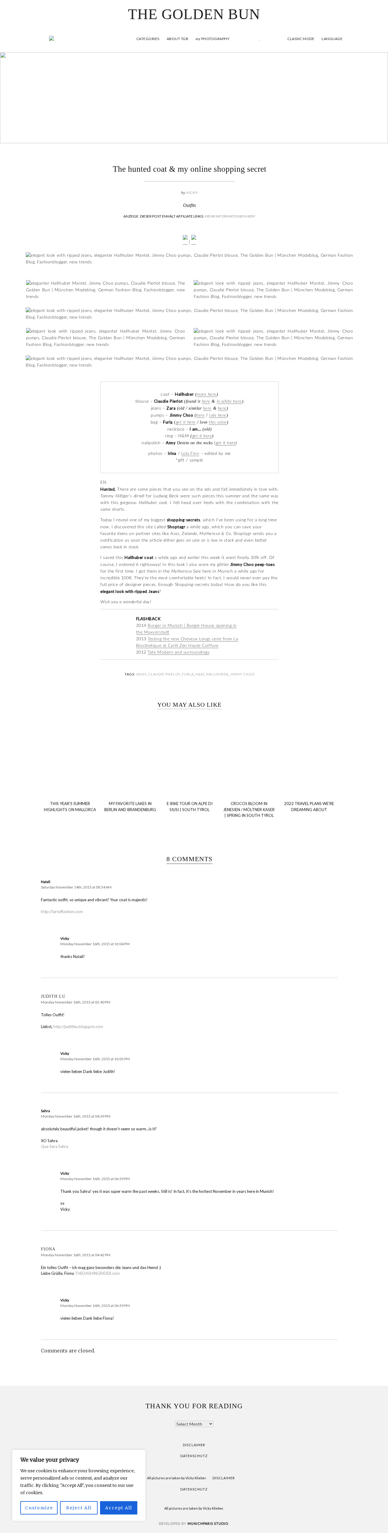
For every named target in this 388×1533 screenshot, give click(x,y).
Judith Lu (53, 996)
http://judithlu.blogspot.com (78, 1026)
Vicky (192, 192)
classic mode (300, 38)
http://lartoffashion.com (62, 911)
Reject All (79, 1508)
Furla (188, 674)
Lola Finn (190, 454)
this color (217, 422)
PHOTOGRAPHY (212, 38)
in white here (229, 401)
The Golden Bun (194, 14)
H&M (200, 674)
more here (206, 394)
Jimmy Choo (242, 674)
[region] (79, 1485)
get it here (186, 422)
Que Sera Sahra (54, 1146)
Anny (141, 674)
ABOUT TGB (178, 38)
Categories (147, 38)
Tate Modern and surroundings (178, 652)
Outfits (189, 205)
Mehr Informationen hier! (230, 216)
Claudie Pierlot (164, 674)
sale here (217, 415)
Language (332, 38)
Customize (39, 1508)
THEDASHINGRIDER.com (97, 1273)
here (206, 401)
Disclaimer (194, 1445)
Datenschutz (194, 1456)
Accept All (118, 1508)
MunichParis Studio (208, 1523)
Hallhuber (217, 674)
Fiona (48, 1249)
